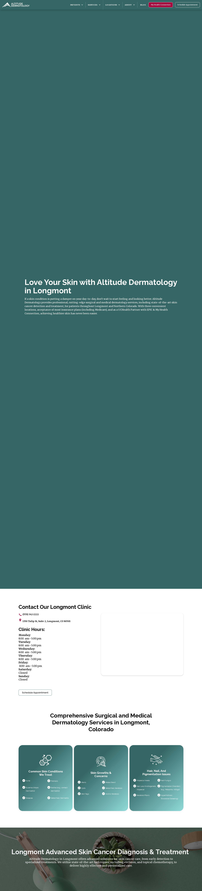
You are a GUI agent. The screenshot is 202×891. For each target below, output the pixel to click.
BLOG (143, 5)
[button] (76, 5)
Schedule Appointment (187, 5)
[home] (16, 4)
